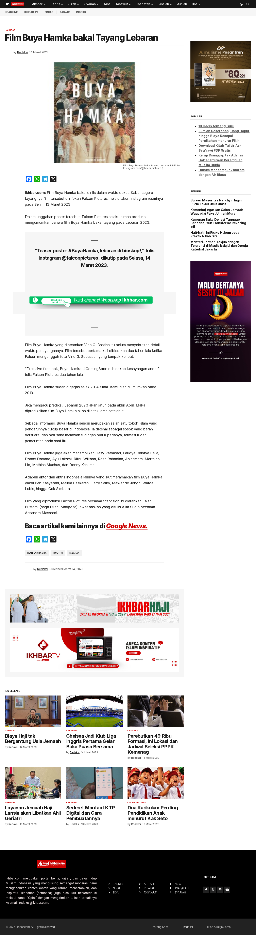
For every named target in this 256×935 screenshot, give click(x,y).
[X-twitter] (213, 890)
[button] (7, 4)
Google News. (127, 526)
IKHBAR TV (31, 12)
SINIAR (49, 12)
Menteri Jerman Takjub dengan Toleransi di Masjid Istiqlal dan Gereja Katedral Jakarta (219, 245)
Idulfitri (58, 553)
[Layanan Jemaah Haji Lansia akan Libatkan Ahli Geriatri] (33, 783)
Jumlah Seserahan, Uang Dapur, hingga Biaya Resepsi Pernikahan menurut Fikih (224, 136)
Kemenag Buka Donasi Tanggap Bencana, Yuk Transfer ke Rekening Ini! (218, 223)
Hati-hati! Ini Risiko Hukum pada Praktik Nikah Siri (214, 234)
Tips (143, 802)
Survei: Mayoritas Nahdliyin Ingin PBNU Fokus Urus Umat (215, 202)
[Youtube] (227, 890)
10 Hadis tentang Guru (216, 126)
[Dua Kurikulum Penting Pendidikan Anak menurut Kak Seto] (155, 783)
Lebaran (74, 553)
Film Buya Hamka (37, 553)
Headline (134, 802)
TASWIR (65, 12)
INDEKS (81, 12)
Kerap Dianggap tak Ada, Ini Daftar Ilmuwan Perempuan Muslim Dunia (221, 160)
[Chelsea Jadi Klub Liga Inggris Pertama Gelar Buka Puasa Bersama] (94, 711)
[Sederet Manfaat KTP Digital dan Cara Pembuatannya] (94, 783)
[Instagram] (220, 890)
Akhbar (10, 30)
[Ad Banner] (94, 302)
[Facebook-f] (206, 890)
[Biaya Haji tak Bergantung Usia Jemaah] (33, 711)
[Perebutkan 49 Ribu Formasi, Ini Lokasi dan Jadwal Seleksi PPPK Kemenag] (155, 711)
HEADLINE (11, 12)
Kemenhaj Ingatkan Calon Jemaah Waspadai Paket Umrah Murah (216, 211)
